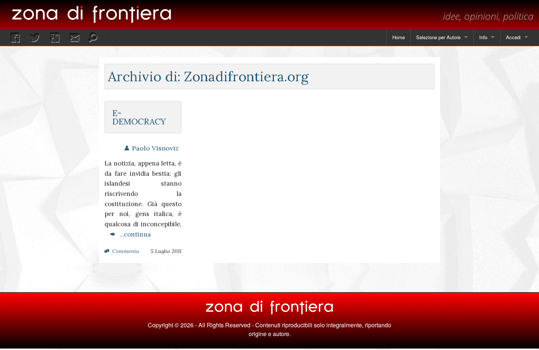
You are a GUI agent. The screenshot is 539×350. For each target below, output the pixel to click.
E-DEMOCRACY (139, 117)
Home (398, 37)
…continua (133, 234)
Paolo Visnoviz (155, 148)
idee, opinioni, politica (488, 16)
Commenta (125, 251)
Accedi (513, 37)
